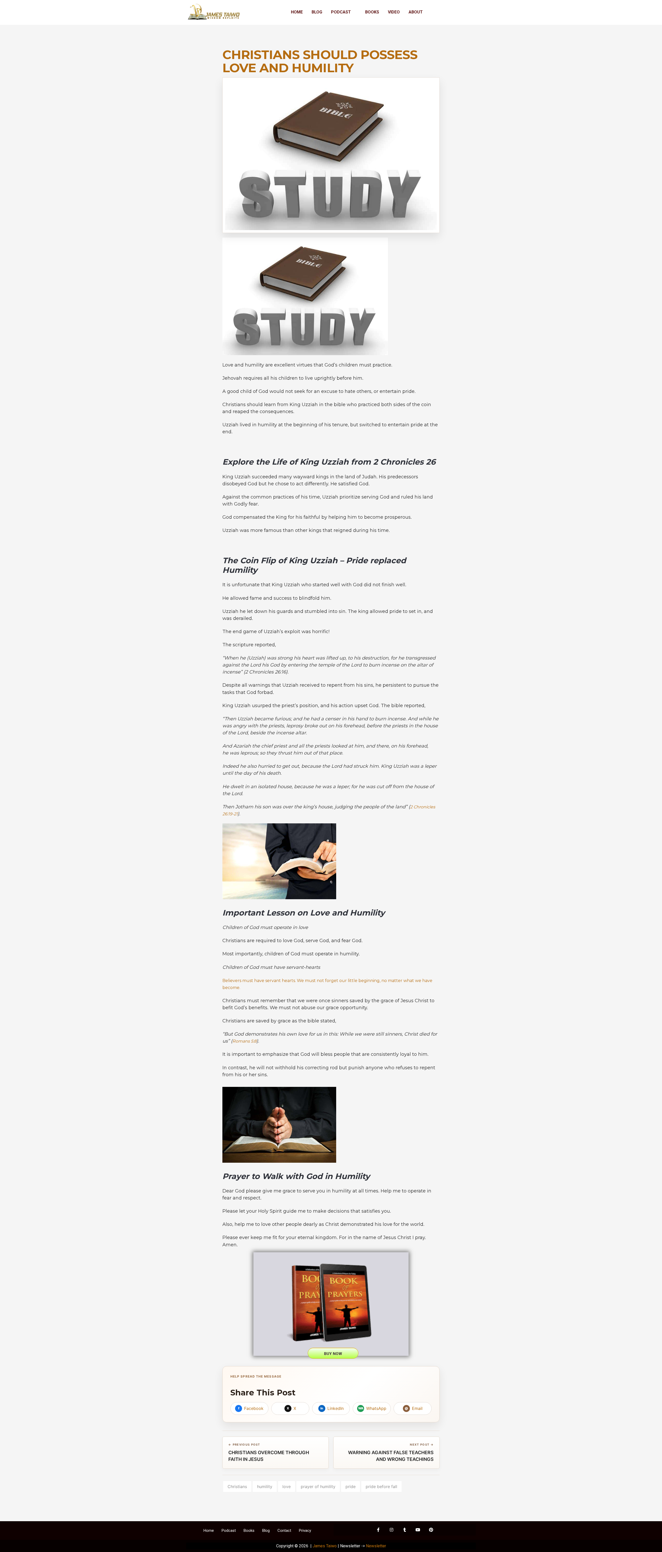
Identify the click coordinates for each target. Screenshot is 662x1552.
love (286, 1486)
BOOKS (372, 12)
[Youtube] (418, 1530)
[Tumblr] (405, 1530)
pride (350, 1486)
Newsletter (376, 1545)
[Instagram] (391, 1530)
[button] (343, 12)
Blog (266, 1530)
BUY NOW (333, 1353)
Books (249, 1530)
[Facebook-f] (378, 1530)
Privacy (305, 1530)
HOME (297, 12)
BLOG (317, 12)
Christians (237, 1486)
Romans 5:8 (244, 1041)
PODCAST (341, 12)
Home (209, 1530)
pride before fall (381, 1486)
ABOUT (416, 12)
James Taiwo (325, 1545)
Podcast (229, 1530)
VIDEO (394, 12)
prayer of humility (318, 1486)
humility (264, 1486)
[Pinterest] (431, 1530)
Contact (284, 1530)
